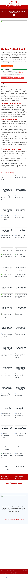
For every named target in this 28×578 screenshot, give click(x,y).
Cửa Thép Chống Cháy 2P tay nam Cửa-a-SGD (21, 289)
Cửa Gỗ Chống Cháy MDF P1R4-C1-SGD (21, 229)
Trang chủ (4, 11)
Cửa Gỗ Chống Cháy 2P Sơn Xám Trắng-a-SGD (7, 249)
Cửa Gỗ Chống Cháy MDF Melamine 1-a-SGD (21, 408)
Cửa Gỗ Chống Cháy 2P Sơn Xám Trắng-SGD (7, 388)
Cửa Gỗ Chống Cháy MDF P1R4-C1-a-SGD (7, 308)
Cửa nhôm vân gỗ (14, 12)
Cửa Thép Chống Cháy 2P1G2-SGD (7, 368)
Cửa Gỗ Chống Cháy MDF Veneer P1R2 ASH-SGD (7, 289)
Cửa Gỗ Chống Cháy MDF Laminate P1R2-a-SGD (20, 428)
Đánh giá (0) (4, 86)
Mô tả (2, 83)
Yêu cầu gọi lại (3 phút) (6, 478)
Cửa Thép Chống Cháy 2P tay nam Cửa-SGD (21, 249)
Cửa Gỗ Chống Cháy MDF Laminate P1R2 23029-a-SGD (7, 230)
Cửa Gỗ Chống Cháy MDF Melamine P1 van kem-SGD (21, 388)
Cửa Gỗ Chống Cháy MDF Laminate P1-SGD (20, 210)
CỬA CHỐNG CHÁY (21, 11)
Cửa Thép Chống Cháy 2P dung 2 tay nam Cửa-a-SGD (7, 348)
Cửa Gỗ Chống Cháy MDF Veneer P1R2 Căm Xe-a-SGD (7, 328)
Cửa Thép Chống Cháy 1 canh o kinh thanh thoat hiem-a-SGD (21, 309)
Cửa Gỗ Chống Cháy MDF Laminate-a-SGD (21, 467)
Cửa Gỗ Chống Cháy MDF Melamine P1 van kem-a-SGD (21, 368)
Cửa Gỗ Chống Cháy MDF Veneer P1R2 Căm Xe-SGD (20, 269)
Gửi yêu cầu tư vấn (5, 476)
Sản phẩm (12, 11)
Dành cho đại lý (19, 478)
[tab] (14, 83)
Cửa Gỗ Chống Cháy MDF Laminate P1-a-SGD (21, 190)
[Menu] (2, 2)
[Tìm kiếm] (26, 2)
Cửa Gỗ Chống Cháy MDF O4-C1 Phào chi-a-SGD (7, 269)
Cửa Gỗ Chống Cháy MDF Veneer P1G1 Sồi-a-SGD (7, 468)
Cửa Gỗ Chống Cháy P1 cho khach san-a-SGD (20, 447)
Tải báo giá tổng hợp (19, 476)
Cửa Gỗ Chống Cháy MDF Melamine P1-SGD (20, 328)
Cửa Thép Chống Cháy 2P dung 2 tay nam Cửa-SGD (7, 210)
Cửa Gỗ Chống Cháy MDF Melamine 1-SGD (7, 427)
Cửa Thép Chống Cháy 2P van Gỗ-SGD (7, 407)
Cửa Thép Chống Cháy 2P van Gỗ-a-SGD (21, 348)
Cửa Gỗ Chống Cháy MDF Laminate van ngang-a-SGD (7, 190)
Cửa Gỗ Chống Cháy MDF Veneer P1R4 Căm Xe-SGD (7, 448)
